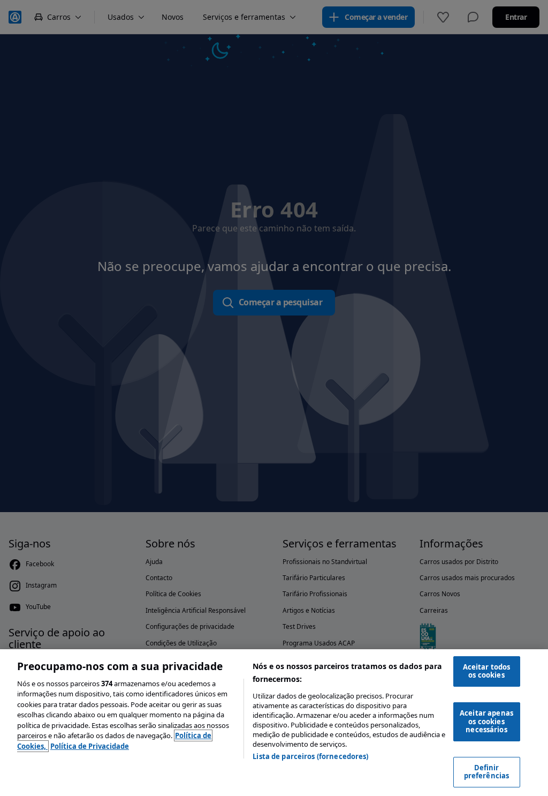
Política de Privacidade (89, 746)
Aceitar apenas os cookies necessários (486, 721)
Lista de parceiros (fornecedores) (310, 756)
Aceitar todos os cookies (487, 671)
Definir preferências (486, 772)
